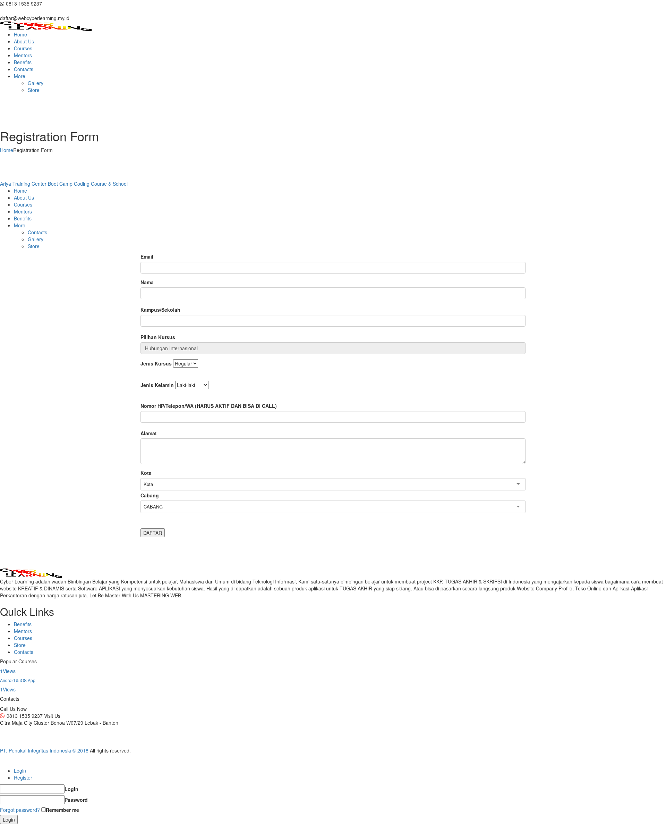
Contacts (23, 651)
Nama (147, 282)
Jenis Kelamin (157, 384)
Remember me (62, 809)
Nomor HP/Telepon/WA (208, 405)
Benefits (23, 624)
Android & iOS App (17, 680)
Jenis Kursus (156, 363)
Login (20, 770)
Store (20, 644)
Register (23, 777)
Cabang (149, 495)
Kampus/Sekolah (160, 309)
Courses (23, 637)
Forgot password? (20, 809)
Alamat (148, 433)
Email (146, 256)
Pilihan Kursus (157, 337)
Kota (146, 472)
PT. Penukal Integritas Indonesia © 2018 (44, 750)
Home (6, 149)
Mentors (23, 631)
